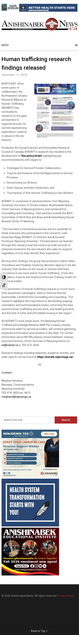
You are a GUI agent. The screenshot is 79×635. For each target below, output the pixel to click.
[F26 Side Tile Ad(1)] (30, 574)
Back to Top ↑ (39, 631)
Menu (5, 45)
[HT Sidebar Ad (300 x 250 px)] (30, 525)
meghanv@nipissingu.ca (16, 396)
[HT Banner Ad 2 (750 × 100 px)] (48, 10)
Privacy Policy (66, 595)
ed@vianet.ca (10, 345)
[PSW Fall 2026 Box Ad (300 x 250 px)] (30, 476)
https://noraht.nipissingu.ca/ (55, 356)
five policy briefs (31, 155)
